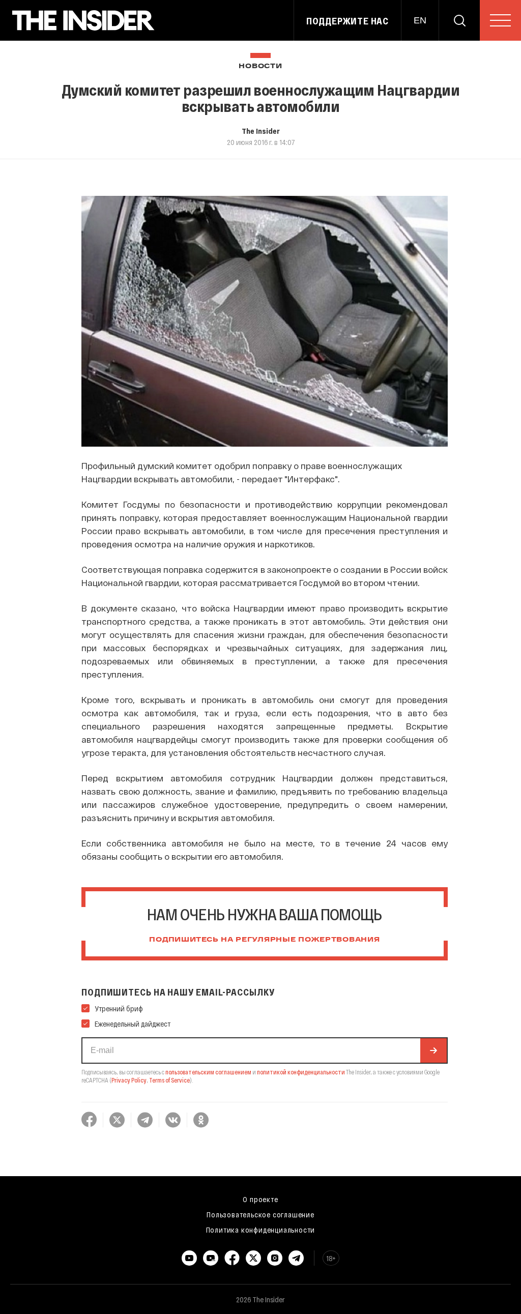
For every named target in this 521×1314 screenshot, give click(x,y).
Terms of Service (169, 1080)
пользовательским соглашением (208, 1071)
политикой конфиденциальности (301, 1071)
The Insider (261, 130)
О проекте (260, 1199)
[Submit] (433, 1050)
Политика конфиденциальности (260, 1229)
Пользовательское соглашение (260, 1214)
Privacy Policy (129, 1080)
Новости (260, 66)
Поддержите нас (347, 20)
